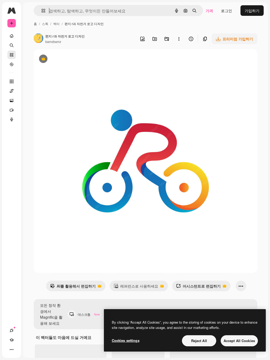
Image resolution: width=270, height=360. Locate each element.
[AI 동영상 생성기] (11, 110)
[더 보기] (11, 349)
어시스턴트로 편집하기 (198, 287)
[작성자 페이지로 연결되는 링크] (38, 38)
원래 (64, 59)
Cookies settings (125, 340)
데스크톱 (89, 314)
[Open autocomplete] (41, 11)
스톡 (45, 23)
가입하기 (252, 10)
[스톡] (11, 55)
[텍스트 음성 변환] (11, 119)
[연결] (11, 330)
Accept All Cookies (239, 340)
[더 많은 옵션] (178, 38)
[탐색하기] (11, 64)
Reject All (199, 340)
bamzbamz (53, 41)
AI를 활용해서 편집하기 (73, 287)
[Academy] (11, 340)
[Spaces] (11, 91)
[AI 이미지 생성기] (11, 100)
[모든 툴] (11, 81)
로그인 (226, 10)
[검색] (11, 45)
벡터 (56, 23)
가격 (209, 10)
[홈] (11, 36)
